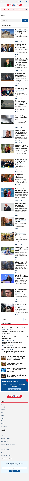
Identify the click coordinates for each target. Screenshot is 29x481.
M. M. (17, 54)
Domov (2, 404)
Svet (2, 412)
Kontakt (2, 435)
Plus (2, 421)
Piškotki (2, 452)
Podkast (2, 423)
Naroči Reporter (15, 389)
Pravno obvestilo (4, 441)
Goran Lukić (18, 140)
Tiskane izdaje (4, 426)
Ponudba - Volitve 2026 (6, 455)
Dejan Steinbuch (19, 199)
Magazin (11, 329)
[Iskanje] (20, 1)
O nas (2, 433)
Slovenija (11, 325)
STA (17, 39)
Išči (25, 20)
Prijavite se (13, 471)
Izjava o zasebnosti (5, 449)
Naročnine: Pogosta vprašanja (7, 447)
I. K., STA (17, 83)
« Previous (4, 319)
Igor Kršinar (18, 184)
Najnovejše (3, 407)
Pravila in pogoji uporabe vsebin (8, 444)
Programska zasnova (5, 438)
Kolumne (3, 415)
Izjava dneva (12, 340)
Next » (26, 319)
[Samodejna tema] (17, 1)
